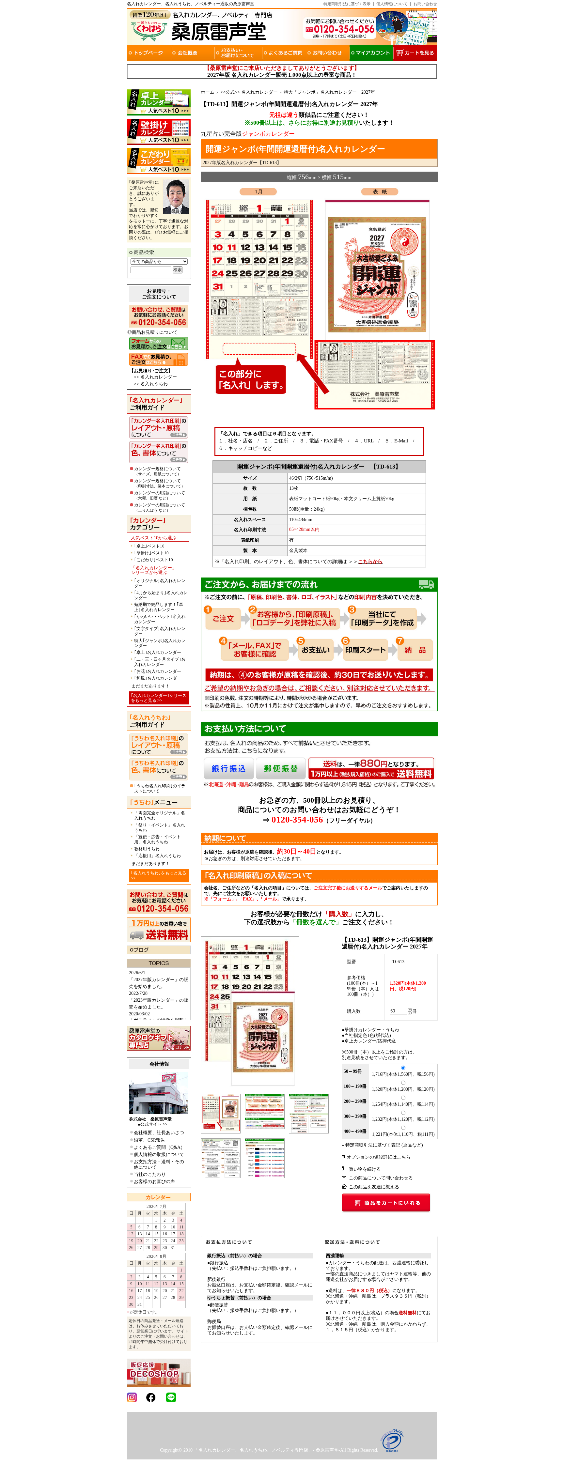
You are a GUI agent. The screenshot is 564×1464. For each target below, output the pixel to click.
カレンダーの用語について (159, 495)
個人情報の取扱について (159, 1154)
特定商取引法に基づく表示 (346, 4)
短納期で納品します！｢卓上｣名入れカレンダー (158, 607)
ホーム (207, 92)
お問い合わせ (425, 4)
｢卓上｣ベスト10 (149, 546)
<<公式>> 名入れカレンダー (249, 92)
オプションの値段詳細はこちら (379, 1157)
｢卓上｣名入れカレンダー (157, 652)
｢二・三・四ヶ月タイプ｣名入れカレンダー (159, 662)
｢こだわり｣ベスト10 (153, 559)
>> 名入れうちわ (151, 383)
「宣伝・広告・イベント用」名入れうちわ (157, 839)
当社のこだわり (150, 1174)
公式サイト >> (153, 1124)
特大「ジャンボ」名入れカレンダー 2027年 (332, 92)
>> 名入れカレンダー (155, 377)
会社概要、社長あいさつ (159, 1132)
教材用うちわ (147, 848)
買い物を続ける (365, 1169)
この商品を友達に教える (374, 1186)
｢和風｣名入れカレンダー (157, 678)
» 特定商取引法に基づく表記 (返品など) (382, 1145)
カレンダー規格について (157, 471)
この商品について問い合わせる (381, 1178)
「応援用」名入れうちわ (157, 855)
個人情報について (392, 4)
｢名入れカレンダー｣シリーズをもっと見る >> (158, 698)
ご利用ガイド (156, 404)
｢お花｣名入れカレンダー (157, 671)
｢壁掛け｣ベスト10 (151, 552)
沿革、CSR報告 (149, 1140)
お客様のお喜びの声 (154, 1181)
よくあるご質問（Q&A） (159, 1147)
